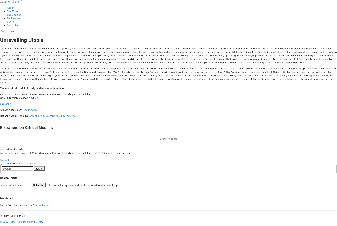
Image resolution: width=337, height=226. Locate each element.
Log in (10, 21)
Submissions (14, 14)
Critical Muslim (13, 2)
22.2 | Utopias (28, 163)
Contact (40, 222)
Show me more (168, 138)
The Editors (13, 11)
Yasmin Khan (7, 31)
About (10, 7)
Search (39, 168)
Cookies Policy (25, 222)
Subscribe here (43, 205)
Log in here (29, 110)
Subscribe (12, 25)
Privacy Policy (7, 222)
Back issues (13, 18)
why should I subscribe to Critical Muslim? (53, 115)
